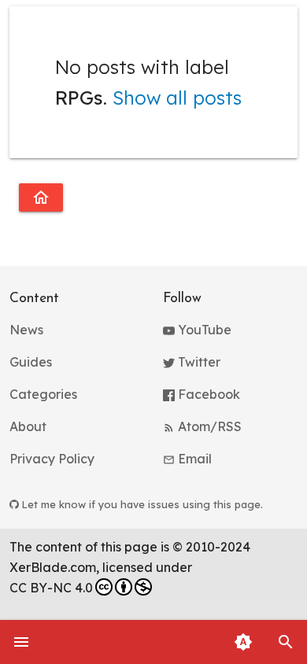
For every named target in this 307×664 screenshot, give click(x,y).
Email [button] (193, 459)
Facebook (207, 394)
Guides (30, 362)
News (26, 330)
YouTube (203, 330)
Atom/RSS (208, 426)
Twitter (197, 362)
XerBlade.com (52, 567)
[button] (285, 642)
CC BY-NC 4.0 (51, 588)
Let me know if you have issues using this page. (141, 504)
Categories (43, 394)
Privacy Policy (51, 459)
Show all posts (177, 97)
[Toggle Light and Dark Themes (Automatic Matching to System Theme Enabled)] (243, 642)
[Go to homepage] (41, 197)
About (27, 426)
